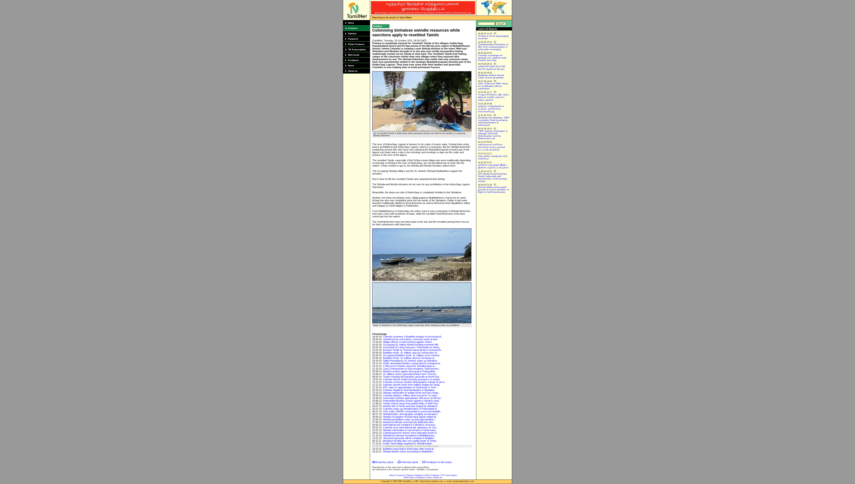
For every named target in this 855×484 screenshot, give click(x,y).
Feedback (353, 60)
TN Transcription (357, 49)
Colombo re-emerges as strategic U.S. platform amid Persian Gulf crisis (492, 57)
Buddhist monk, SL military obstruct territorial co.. (409, 358)
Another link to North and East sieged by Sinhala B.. (410, 406)
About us (353, 71)
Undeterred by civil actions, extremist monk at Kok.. (411, 339)
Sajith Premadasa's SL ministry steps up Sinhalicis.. (410, 360)
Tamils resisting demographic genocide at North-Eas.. (412, 376)
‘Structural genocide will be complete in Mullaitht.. (409, 438)
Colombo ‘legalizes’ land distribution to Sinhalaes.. (409, 390)
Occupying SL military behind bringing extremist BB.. (411, 344)
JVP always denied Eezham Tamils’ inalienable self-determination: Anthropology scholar (492, 177)
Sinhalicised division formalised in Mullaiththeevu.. (409, 435)
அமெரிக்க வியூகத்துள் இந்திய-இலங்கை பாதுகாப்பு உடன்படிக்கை (493, 166)
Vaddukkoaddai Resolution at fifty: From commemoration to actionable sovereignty (493, 47)
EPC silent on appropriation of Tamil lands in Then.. (410, 387)
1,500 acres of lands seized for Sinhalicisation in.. (409, 366)
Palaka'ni (353, 39)
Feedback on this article (439, 462)
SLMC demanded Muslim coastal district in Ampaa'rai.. (412, 363)
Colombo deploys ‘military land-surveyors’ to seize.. (410, 395)
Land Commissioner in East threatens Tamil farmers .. (412, 368)
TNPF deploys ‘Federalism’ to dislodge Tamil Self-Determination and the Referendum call (493, 135)
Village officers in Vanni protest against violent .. (408, 342)
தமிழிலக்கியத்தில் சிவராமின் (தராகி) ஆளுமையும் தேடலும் (491, 67)
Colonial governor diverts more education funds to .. (411, 432)
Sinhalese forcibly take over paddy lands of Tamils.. (410, 440)
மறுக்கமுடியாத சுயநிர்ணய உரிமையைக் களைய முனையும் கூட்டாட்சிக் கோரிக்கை (491, 147)
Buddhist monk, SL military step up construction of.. (410, 352)
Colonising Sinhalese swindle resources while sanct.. (411, 446)
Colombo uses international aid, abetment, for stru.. (410, 427)
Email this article (384, 462)
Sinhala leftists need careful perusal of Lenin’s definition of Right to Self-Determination (493, 189)
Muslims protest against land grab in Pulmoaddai (409, 371)
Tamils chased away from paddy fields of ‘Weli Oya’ (410, 403)
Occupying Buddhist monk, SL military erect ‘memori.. (412, 355)
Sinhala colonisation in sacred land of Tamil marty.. (410, 430)
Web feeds (353, 55)
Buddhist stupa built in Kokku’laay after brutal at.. (409, 448)
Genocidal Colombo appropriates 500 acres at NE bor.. (412, 398)
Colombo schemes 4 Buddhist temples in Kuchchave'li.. (412, 336)
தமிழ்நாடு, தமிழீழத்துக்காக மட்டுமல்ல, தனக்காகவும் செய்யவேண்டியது (491, 109)
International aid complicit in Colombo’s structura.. (409, 424)
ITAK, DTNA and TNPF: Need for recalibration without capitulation (493, 86)
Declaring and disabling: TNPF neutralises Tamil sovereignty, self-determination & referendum (493, 121)
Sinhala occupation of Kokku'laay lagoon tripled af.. (410, 416)
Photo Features (356, 44)
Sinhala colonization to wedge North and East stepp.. (411, 392)
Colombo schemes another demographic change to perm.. (414, 382)
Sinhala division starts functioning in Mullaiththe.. (408, 451)
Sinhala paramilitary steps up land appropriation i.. (409, 419)
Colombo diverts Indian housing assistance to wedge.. (412, 379)
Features (353, 28)
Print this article (410, 462)
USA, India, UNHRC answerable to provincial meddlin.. (412, 411)
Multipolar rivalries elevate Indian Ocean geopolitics (491, 76)
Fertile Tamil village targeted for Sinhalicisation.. (408, 443)
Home (351, 65)
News (351, 23)
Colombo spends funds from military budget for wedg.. (412, 384)
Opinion (352, 33)
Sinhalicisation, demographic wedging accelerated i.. (411, 414)
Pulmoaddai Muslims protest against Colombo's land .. (412, 400)
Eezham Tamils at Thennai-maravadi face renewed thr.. (412, 350)
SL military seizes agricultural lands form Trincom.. (410, 374)
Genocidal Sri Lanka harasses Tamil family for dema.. (411, 347)
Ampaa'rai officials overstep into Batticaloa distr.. (409, 422)
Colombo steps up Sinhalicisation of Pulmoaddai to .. (411, 408)
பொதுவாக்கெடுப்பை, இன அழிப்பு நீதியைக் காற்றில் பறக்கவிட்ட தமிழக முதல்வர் (493, 97)
